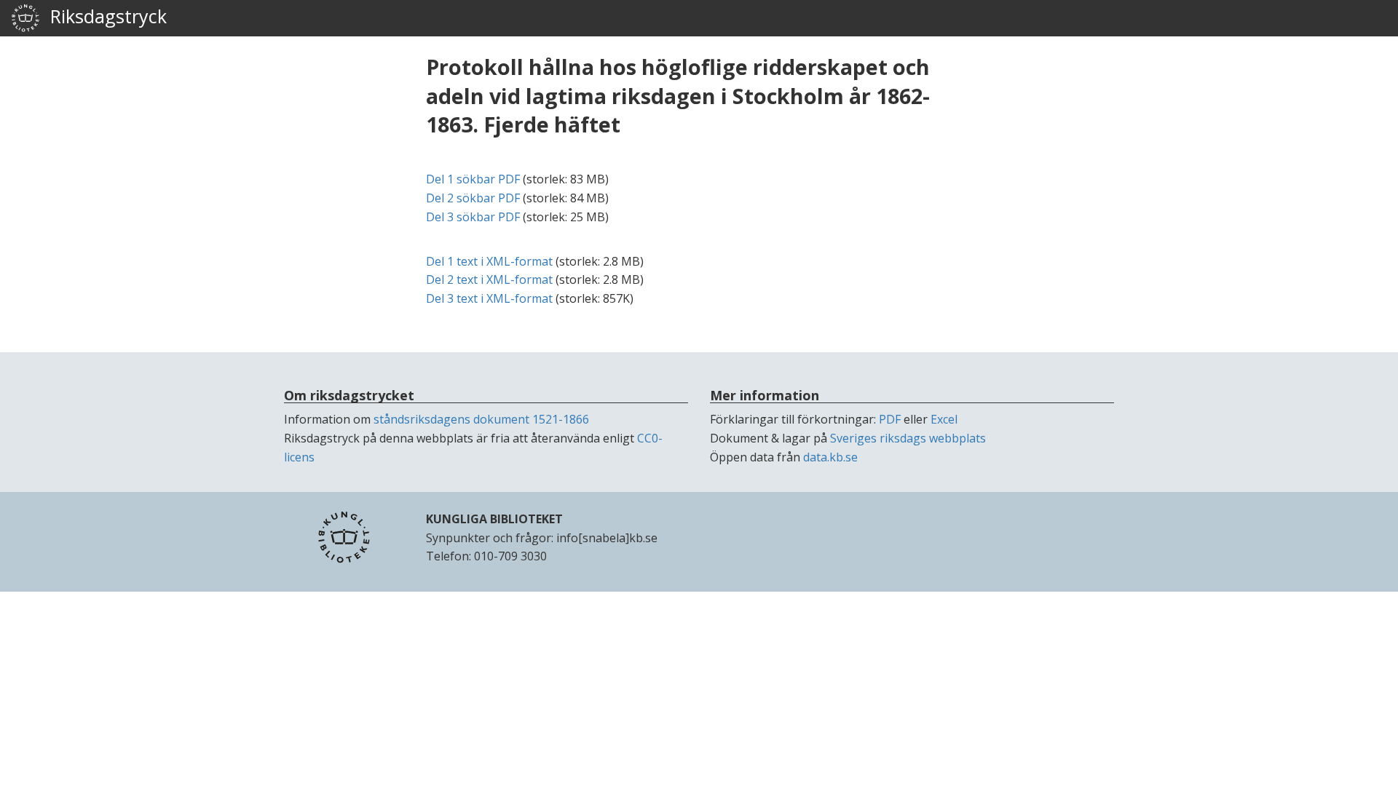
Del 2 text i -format (489, 279)
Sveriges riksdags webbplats (908, 438)
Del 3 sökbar (473, 217)
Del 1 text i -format (489, 261)
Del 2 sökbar (473, 198)
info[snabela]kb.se (606, 538)
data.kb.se (830, 457)
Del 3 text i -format (489, 298)
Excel (944, 419)
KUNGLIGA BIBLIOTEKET (494, 519)
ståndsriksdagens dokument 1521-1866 (481, 419)
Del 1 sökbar (473, 179)
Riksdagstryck (103, 16)
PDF (890, 419)
